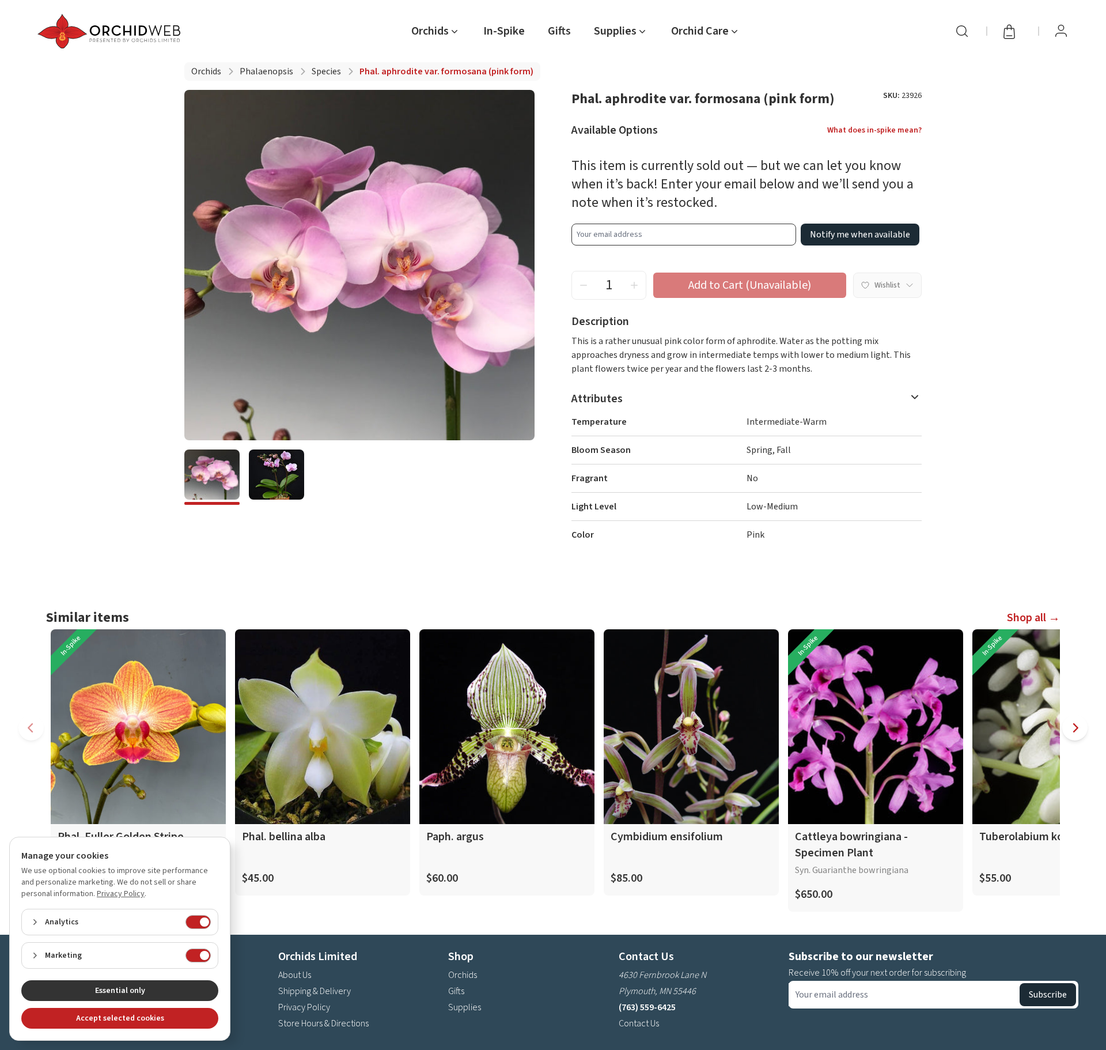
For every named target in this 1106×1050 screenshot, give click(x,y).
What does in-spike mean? (874, 130)
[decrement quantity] (583, 285)
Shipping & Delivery (314, 991)
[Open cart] (1012, 31)
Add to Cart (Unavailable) (749, 285)
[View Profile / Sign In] (1061, 31)
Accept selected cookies (120, 1018)
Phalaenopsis (266, 71)
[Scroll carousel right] (1075, 728)
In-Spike (504, 31)
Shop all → (1033, 618)
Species (326, 71)
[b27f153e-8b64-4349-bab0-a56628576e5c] (276, 477)
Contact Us (639, 1023)
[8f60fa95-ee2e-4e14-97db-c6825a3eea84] (212, 477)
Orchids (206, 71)
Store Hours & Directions (323, 1023)
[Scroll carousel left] (31, 728)
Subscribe (1048, 994)
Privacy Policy (304, 1007)
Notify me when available (860, 234)
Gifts (559, 31)
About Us (294, 975)
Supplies (464, 1007)
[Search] (962, 31)
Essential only (120, 990)
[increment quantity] (634, 285)
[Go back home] (111, 31)
